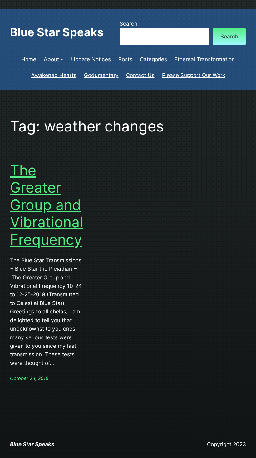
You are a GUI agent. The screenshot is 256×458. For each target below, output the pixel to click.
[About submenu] (62, 59)
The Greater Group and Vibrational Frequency (46, 205)
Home (28, 59)
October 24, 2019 (29, 378)
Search (128, 23)
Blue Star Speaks (56, 32)
